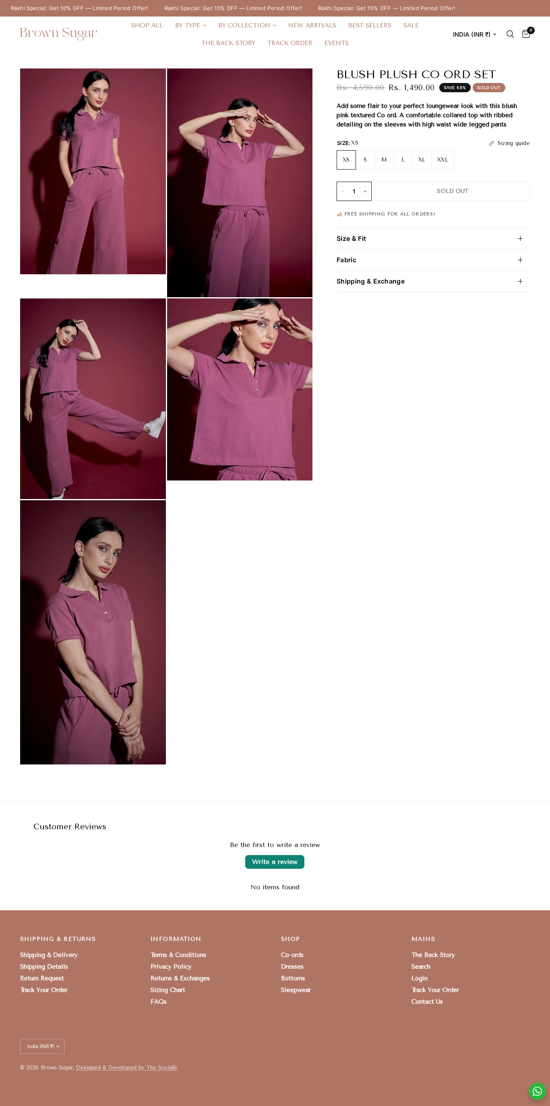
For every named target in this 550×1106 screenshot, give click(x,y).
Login (419, 978)
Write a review (275, 862)
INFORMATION (176, 939)
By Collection (244, 25)
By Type (187, 25)
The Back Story (228, 43)
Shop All (147, 25)
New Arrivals (312, 25)
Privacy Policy (171, 966)
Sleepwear (296, 990)
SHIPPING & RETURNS (58, 939)
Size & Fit (351, 238)
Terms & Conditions (178, 955)
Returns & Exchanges (180, 978)
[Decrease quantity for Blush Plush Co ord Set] (343, 191)
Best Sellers (369, 25)
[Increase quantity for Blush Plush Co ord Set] (365, 191)
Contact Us (427, 1001)
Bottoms (293, 978)
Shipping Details (44, 966)
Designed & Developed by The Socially (127, 1068)
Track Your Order (44, 990)
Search (420, 966)
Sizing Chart (168, 990)
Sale (411, 25)
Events (337, 43)
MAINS (423, 939)
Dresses (292, 966)
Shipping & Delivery (49, 955)
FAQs (159, 1001)
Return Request (42, 978)
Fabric (346, 260)
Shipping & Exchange (371, 281)
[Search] (510, 34)
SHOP (290, 939)
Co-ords (292, 955)
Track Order (289, 43)
